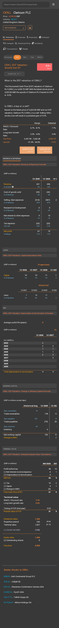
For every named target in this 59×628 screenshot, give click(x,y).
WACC (40, 57)
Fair (32, 57)
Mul (24, 57)
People (25, 49)
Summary (8, 57)
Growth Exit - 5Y (14, 74)
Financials (33, 37)
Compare (10, 43)
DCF (17, 57)
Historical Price (24, 43)
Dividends (39, 43)
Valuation (10, 37)
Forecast (45, 37)
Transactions (12, 49)
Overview (21, 37)
